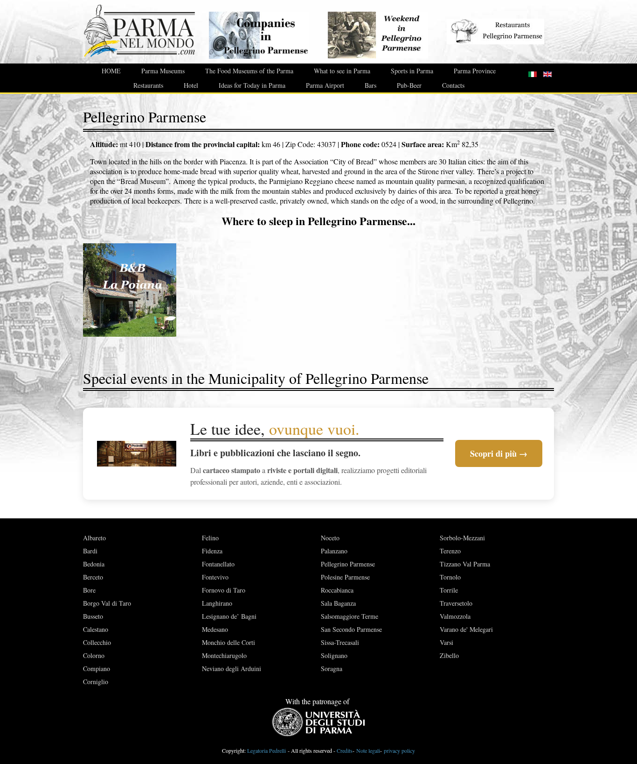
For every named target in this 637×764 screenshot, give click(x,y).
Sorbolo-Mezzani (462, 537)
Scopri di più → (498, 453)
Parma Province (475, 70)
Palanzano (334, 550)
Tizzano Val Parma (465, 563)
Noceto (330, 537)
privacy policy (399, 750)
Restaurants (148, 85)
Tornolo (450, 577)
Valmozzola (455, 616)
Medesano (215, 629)
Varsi (446, 642)
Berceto (93, 577)
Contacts (453, 85)
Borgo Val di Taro (107, 603)
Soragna (331, 668)
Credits (345, 750)
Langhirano (217, 603)
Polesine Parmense (345, 577)
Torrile (449, 590)
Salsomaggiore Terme (349, 616)
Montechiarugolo (224, 655)
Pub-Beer (409, 85)
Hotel (191, 85)
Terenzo (450, 550)
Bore (89, 590)
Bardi (90, 550)
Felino (210, 537)
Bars (370, 85)
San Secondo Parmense (351, 629)
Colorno (93, 655)
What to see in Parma (342, 70)
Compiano (96, 668)
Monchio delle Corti (228, 642)
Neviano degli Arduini (231, 668)
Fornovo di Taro (223, 590)
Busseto (93, 616)
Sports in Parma (412, 70)
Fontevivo (215, 577)
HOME (111, 70)
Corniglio (95, 681)
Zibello (449, 655)
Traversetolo (456, 603)
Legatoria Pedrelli (266, 750)
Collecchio (97, 642)
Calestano (95, 629)
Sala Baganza (338, 603)
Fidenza (212, 550)
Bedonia (93, 563)
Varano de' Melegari (466, 629)
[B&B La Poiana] (129, 288)
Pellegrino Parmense (348, 563)
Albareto (94, 537)
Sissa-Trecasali (340, 642)
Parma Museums (163, 70)
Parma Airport (325, 85)
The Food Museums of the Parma (249, 70)
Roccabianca (337, 590)
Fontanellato (218, 563)
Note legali (368, 750)
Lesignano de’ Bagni (229, 616)
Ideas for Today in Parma (252, 85)
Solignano (334, 655)
